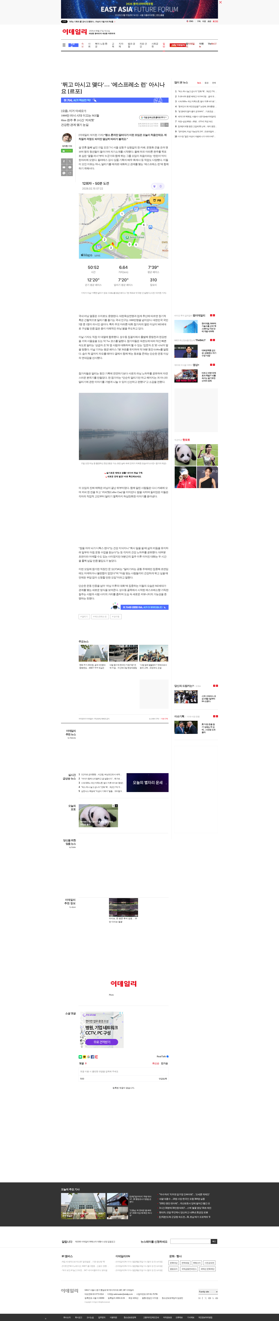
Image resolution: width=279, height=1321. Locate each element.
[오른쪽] (116, 805)
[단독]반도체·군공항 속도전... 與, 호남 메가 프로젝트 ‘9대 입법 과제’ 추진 (192, 1217)
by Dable (72, 847)
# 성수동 (115, 616)
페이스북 (64, 161)
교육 (113, 45)
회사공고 (78, 1317)
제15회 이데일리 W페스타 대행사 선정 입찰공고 (95, 1242)
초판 (209, 21)
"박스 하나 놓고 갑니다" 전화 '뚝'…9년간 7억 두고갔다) (102, 787)
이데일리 (88, 32)
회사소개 (66, 1317)
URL (70, 173)
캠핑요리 (173, 1269)
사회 (89, 45)
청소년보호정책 (130, 1317)
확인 (214, 1241)
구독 (199, 21)
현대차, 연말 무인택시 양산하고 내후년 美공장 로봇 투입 (185, 1212)
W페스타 (197, 1263)
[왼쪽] (113, 805)
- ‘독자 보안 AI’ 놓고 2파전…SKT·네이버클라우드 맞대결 (84, 1270)
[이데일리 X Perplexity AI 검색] (115, 100)
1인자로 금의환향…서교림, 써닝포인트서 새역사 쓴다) (103, 774)
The (212, 43)
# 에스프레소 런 (100, 616)
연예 (214, 83)
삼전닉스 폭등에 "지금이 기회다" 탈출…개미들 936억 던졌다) (105, 791)
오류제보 (179, 1317)
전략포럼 (185, 1263)
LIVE (64, 21)
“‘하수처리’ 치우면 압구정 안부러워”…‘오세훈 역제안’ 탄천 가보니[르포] (192, 1194)
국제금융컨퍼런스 (189, 1269)
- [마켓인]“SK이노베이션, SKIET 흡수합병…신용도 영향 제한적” (85, 1266)
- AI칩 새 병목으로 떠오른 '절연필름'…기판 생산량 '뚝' (83, 1261)
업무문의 (101, 1317)
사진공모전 (209, 1263)
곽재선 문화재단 (207, 1269)
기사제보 (190, 1317)
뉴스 (199, 83)
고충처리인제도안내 (151, 1317)
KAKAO (64, 173)
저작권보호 (167, 1317)
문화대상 (173, 1263)
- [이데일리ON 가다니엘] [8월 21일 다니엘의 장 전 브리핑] (138, 1270)
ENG (191, 21)
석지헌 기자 (67, 146)
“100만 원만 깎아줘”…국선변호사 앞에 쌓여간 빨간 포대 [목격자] (188, 1203)
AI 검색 (73, 45)
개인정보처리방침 (205, 1317)
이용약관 (113, 1317)
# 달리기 (84, 616)
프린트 (70, 167)
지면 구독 (164, 719)
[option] (116, 21)
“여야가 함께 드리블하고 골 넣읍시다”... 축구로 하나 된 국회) (105, 779)
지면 (204, 21)
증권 (206, 83)
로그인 (215, 21)
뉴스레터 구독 (154, 719)
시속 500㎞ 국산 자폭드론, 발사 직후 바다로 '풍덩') (101, 783)
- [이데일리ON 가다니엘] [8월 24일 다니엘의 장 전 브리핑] (138, 1266)
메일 (64, 167)
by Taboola (72, 738)
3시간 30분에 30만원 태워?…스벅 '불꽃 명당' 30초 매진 (184, 1208)
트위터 (70, 161)
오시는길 (90, 1317)
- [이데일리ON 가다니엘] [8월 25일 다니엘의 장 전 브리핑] (138, 1261)
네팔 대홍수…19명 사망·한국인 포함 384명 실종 (181, 1199)
